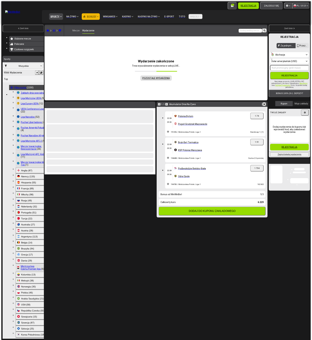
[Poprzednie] (47, 104)
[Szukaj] (264, 30)
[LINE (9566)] (48, 30)
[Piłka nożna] (54, 30)
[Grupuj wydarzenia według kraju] (41, 72)
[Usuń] (152, 104)
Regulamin (303, 83)
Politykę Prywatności (282, 85)
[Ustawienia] (288, 6)
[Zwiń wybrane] (37, 72)
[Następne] (55, 104)
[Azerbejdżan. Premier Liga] (60, 30)
